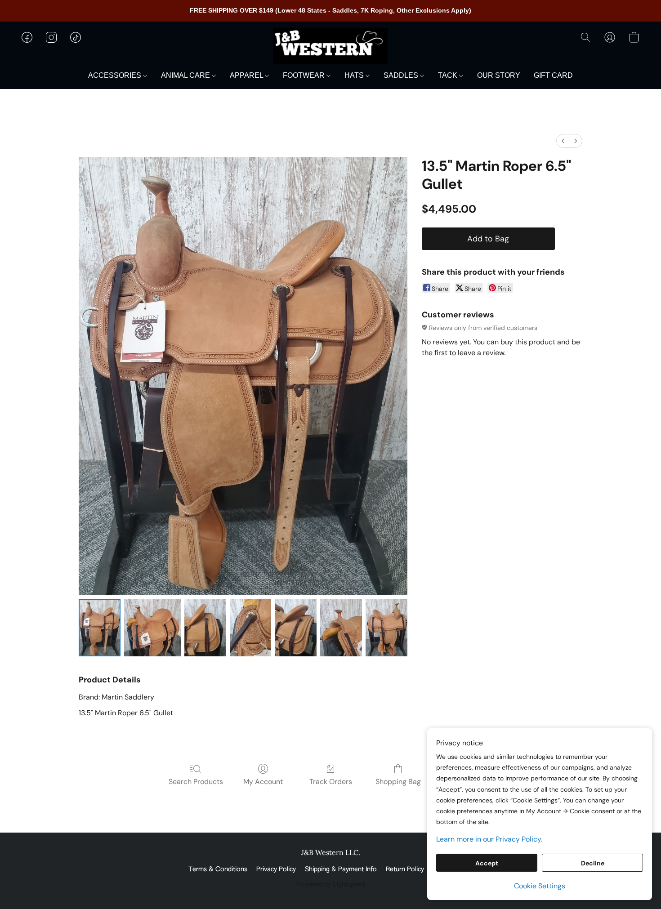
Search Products (196, 781)
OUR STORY (498, 75)
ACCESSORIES (115, 75)
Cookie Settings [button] (539, 886)
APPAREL (247, 75)
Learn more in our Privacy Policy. (489, 839)
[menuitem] (563, 140)
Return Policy (405, 869)
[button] (330, 46)
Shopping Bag (398, 781)
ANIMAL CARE (186, 75)
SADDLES (402, 75)
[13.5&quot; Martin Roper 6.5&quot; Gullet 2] (205, 627)
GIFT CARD (553, 75)
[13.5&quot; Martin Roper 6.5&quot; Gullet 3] (251, 627)
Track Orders (330, 781)
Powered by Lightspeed (330, 885)
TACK (448, 75)
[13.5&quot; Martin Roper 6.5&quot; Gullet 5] (341, 627)
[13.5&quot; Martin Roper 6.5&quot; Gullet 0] (100, 627)
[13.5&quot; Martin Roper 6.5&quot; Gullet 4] (296, 627)
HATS (355, 75)
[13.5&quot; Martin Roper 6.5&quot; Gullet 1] (152, 627)
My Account (263, 781)
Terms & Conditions (217, 869)
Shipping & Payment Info (341, 869)
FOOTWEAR (304, 75)
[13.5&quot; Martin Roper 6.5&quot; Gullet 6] (386, 627)
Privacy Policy (276, 869)
